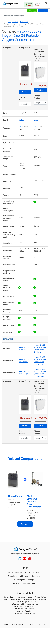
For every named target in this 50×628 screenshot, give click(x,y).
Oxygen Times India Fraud (24, 583)
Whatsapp (32, 11)
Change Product (22, 98)
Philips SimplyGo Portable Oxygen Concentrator (34, 501)
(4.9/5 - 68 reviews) (37, 60)
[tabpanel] (25, 498)
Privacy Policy (35, 572)
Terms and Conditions (17, 572)
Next (47, 500)
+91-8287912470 (29, 614)
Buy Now (25, 92)
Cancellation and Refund (18, 576)
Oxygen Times (13, 22)
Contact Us (36, 576)
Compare (25, 524)
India (29, 4)
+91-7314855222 (27, 611)
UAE (37, 4)
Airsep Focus (15, 496)
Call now (43, 11)
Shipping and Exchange (24, 580)
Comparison (24, 22)
